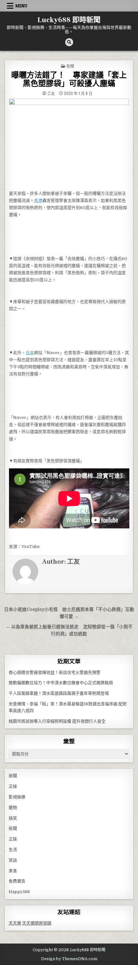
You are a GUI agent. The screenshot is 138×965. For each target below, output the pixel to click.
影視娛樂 (17, 797)
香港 (38, 200)
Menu (21, 5)
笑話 (13, 860)
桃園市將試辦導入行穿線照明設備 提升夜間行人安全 (57, 721)
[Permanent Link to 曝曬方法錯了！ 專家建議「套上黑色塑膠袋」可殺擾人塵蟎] (69, 143)
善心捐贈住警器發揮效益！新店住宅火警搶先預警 (54, 672)
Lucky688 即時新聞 (69, 19)
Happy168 (19, 891)
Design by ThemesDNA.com (69, 959)
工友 (51, 93)
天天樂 (15, 923)
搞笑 (13, 818)
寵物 (13, 807)
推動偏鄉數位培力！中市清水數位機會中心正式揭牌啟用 (61, 682)
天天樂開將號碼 (36, 923)
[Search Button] (69, 42)
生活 (13, 849)
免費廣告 (17, 881)
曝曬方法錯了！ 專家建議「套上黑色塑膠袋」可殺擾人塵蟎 (69, 79)
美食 (13, 870)
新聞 (70, 66)
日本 (30, 352)
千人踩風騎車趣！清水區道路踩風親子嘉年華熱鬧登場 (59, 693)
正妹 (13, 786)
